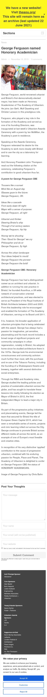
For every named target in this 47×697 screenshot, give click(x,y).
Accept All (23, 678)
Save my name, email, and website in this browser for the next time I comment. (25, 548)
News (4, 42)
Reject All (23, 691)
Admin (4, 59)
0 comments (36, 59)
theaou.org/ (27, 12)
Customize (23, 685)
